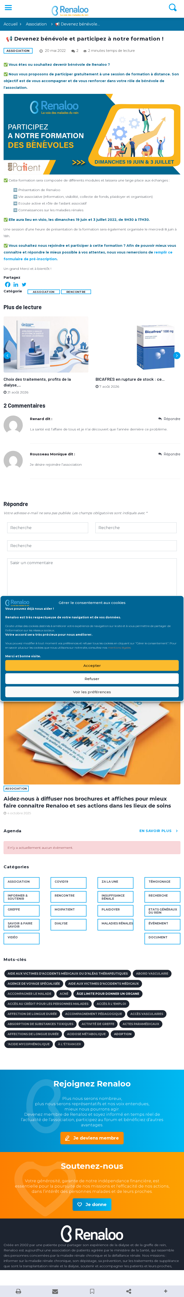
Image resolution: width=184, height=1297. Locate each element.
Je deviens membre (96, 1138)
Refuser (92, 678)
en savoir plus (155, 831)
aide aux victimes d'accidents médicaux (103, 983)
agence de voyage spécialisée (34, 983)
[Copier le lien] (128, 1291)
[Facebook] (7, 284)
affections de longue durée (33, 1034)
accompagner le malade (29, 993)
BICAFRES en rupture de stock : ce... (130, 379)
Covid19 (61, 881)
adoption (123, 1034)
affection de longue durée (32, 1014)
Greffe (14, 909)
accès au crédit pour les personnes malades (48, 1004)
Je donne (96, 1204)
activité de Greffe (98, 1024)
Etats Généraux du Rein (163, 911)
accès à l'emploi (111, 1004)
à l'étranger (69, 1044)
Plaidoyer (111, 909)
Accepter (92, 665)
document (158, 937)
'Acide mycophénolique (29, 1044)
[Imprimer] (18, 1291)
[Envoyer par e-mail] (55, 1291)
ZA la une (110, 881)
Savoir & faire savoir (20, 925)
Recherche (158, 895)
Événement (158, 923)
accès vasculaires (146, 1014)
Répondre (171, 419)
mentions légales (119, 647)
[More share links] (165, 1291)
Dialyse (61, 923)
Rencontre (76, 292)
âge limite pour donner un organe (108, 993)
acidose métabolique (86, 1034)
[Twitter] (24, 284)
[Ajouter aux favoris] (92, 1291)
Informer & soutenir (18, 897)
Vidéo (13, 937)
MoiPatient (65, 909)
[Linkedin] (15, 284)
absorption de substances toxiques (40, 1024)
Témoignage (159, 881)
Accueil (11, 24)
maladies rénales (117, 923)
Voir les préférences (92, 691)
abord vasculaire (152, 973)
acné (64, 993)
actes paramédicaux (141, 1024)
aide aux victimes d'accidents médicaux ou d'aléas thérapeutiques (68, 973)
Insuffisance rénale (113, 897)
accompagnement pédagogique (93, 1014)
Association (36, 24)
